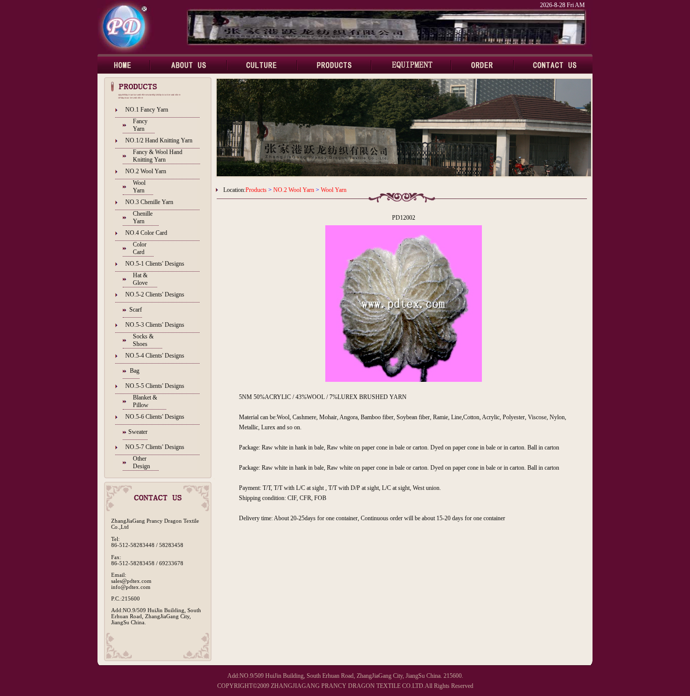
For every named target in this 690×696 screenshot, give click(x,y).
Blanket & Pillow (145, 401)
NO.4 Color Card (146, 232)
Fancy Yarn (140, 125)
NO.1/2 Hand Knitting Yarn (158, 140)
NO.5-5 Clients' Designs (154, 385)
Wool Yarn (139, 186)
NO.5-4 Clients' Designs (154, 355)
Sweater (137, 431)
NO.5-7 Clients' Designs (154, 447)
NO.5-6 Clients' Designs (154, 416)
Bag (134, 370)
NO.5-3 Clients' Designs (154, 324)
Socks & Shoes (143, 340)
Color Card (139, 248)
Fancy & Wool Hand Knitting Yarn (157, 155)
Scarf (135, 309)
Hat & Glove (140, 279)
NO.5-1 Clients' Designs (154, 263)
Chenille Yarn (143, 217)
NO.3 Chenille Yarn (149, 202)
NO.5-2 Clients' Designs (154, 294)
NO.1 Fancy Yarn (146, 109)
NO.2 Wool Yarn (145, 171)
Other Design (141, 462)
